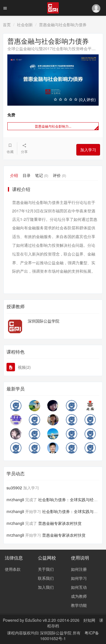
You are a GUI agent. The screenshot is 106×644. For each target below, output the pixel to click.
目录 (27, 175)
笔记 (41, 175)
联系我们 (46, 578)
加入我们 (46, 587)
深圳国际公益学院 (43, 321)
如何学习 (79, 578)
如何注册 (79, 569)
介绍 (14, 175)
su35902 (14, 487)
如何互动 (79, 587)
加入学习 (88, 149)
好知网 (89, 620)
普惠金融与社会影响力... (53, 126)
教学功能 (79, 605)
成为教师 (79, 596)
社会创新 (25, 24)
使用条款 (13, 569)
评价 (59, 175)
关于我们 (46, 569)
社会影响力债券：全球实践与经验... (69, 499)
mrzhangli (15, 499)
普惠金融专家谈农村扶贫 (60, 523)
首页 (7, 24)
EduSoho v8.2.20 (40, 620)
